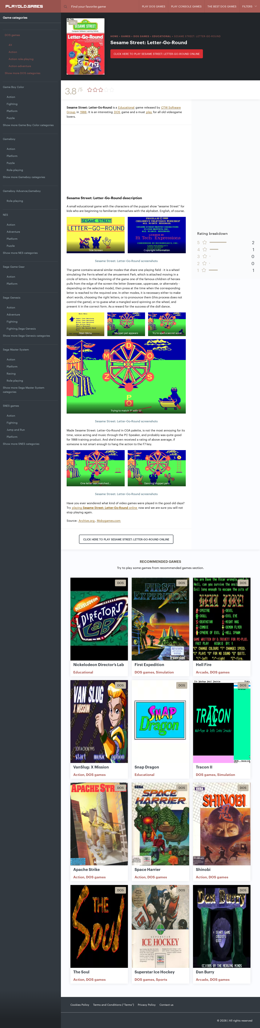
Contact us (166, 1004)
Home (114, 36)
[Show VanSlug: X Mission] (99, 722)
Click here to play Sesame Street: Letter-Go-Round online (157, 54)
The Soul (81, 971)
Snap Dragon (147, 766)
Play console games (186, 6)
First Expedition (149, 664)
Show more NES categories (20, 253)
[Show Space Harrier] (160, 824)
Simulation (165, 671)
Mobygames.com (108, 520)
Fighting (12, 104)
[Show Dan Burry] (221, 926)
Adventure (13, 231)
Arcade (202, 671)
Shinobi (203, 869)
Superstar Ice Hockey (155, 971)
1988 (83, 112)
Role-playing (15, 170)
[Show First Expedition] (160, 619)
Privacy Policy (147, 1004)
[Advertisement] (126, 157)
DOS (117, 112)
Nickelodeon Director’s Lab (98, 664)
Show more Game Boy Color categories (28, 125)
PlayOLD (24, 6)
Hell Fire (203, 664)
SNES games (11, 405)
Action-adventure (20, 66)
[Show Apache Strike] (99, 824)
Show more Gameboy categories (24, 177)
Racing (11, 373)
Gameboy (9, 139)
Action (13, 52)
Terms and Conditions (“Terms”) (113, 1004)
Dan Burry (205, 971)
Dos (73, 22)
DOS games (12, 35)
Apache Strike (86, 869)
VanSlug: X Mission (91, 766)
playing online (104, 508)
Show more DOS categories (22, 73)
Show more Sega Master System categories (23, 390)
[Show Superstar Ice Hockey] (160, 926)
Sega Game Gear (14, 266)
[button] (65, 6)
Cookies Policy (79, 1004)
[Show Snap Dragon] (160, 722)
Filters (247, 6)
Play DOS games (153, 6)
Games (126, 36)
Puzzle (11, 118)
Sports (161, 979)
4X (10, 45)
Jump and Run (16, 429)
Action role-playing (21, 59)
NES (5, 214)
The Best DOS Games (221, 6)
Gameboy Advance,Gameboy (22, 191)
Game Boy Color (13, 87)
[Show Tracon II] (221, 722)
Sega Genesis (11, 297)
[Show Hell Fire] (221, 619)
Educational (161, 36)
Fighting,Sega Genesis (21, 328)
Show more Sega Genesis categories (26, 335)
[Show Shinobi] (221, 824)
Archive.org (87, 520)
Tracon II (204, 766)
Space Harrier (147, 869)
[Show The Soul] (99, 926)
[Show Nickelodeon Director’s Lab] (99, 619)
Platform (12, 111)
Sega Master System (16, 349)
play (149, 112)
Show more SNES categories (21, 444)
